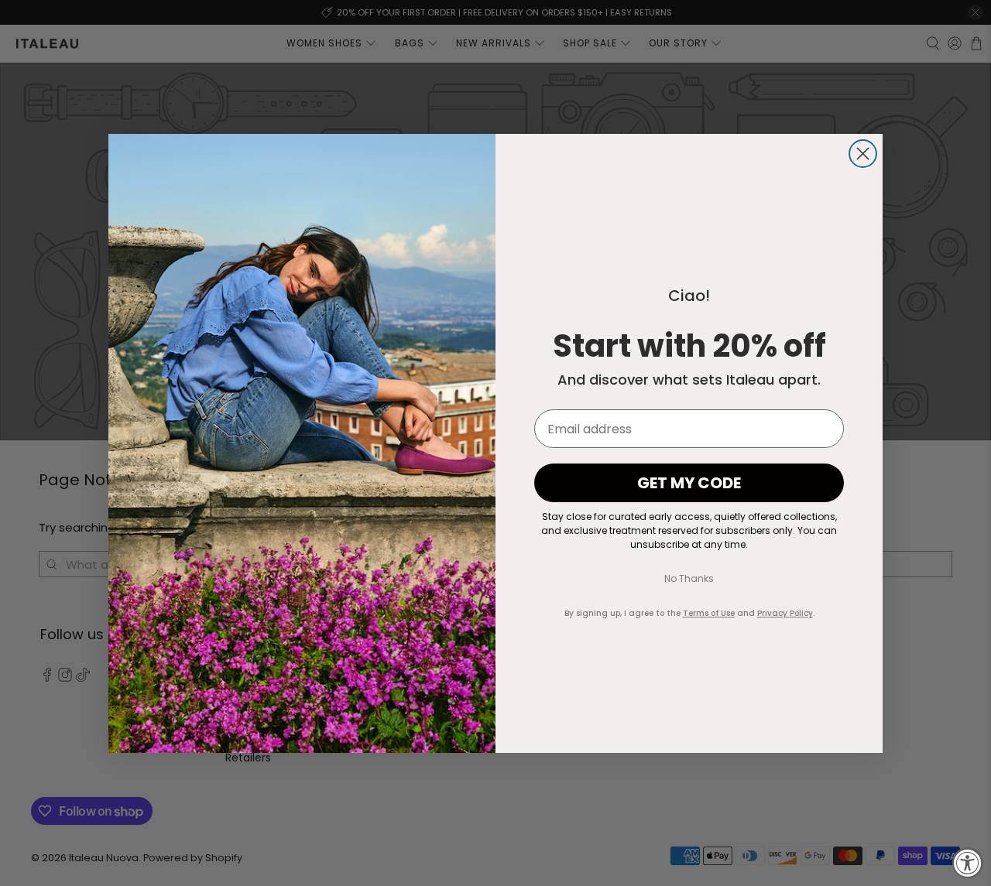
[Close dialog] (862, 153)
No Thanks (689, 578)
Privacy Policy (785, 613)
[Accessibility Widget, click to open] (967, 862)
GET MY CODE (689, 483)
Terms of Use (709, 613)
